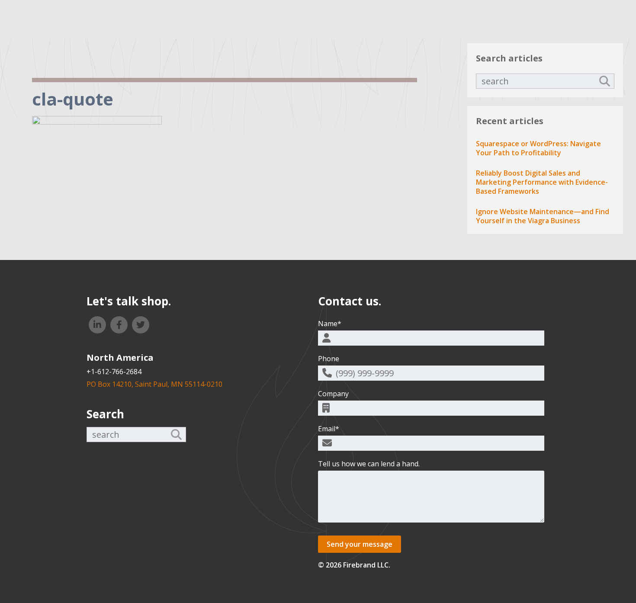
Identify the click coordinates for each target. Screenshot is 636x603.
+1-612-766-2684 (114, 371)
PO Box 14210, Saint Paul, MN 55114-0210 (154, 384)
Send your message (359, 544)
